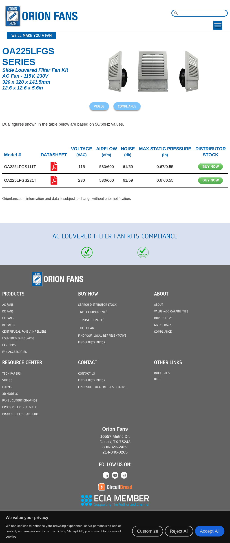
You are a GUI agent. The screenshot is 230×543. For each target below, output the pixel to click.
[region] (115, 527)
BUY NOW (210, 166)
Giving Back (162, 325)
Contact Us (86, 373)
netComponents (93, 312)
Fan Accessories (14, 351)
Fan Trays (9, 345)
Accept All (209, 531)
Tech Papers (11, 373)
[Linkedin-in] (106, 475)
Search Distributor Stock (97, 304)
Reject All (179, 531)
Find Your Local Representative (102, 335)
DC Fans (7, 311)
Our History (163, 318)
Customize (147, 531)
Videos (7, 380)
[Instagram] (124, 475)
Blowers (8, 325)
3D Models (10, 393)
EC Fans (7, 318)
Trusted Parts (92, 320)
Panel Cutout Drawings (19, 400)
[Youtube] (115, 475)
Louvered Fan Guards (18, 338)
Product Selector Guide (20, 414)
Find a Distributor (91, 342)
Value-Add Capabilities (171, 311)
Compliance (163, 331)
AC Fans (7, 304)
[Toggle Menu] (217, 25)
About (158, 304)
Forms (6, 387)
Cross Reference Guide (19, 407)
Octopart (88, 328)
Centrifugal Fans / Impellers (24, 331)
